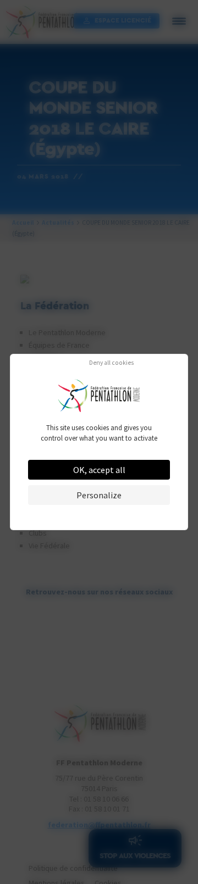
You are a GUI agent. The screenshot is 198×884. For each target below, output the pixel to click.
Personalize (99, 495)
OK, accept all (99, 469)
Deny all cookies (111, 363)
